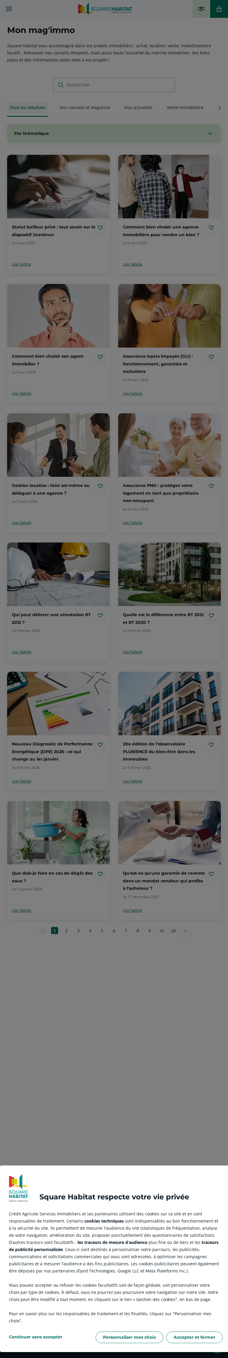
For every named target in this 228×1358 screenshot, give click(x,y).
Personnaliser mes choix (129, 1337)
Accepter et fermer (194, 1337)
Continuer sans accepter (35, 1337)
